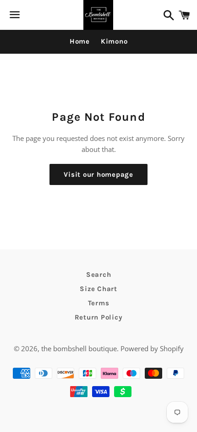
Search (98, 274)
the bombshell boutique (79, 348)
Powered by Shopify (152, 348)
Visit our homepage (98, 174)
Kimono (114, 41)
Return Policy (99, 317)
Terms (98, 303)
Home (80, 41)
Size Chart (98, 289)
